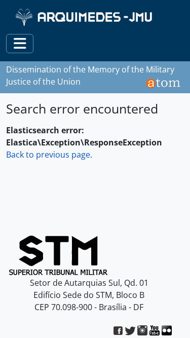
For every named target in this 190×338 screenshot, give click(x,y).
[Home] (85, 17)
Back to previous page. (49, 154)
